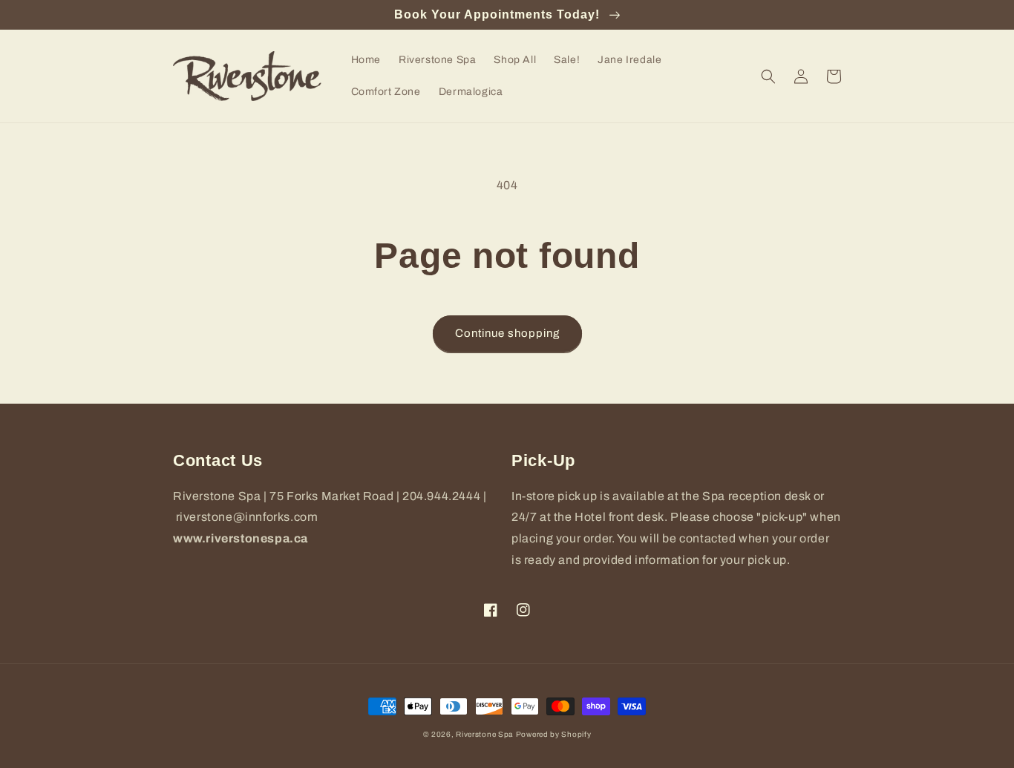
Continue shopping (507, 333)
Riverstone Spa (484, 734)
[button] (768, 76)
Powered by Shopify (554, 734)
